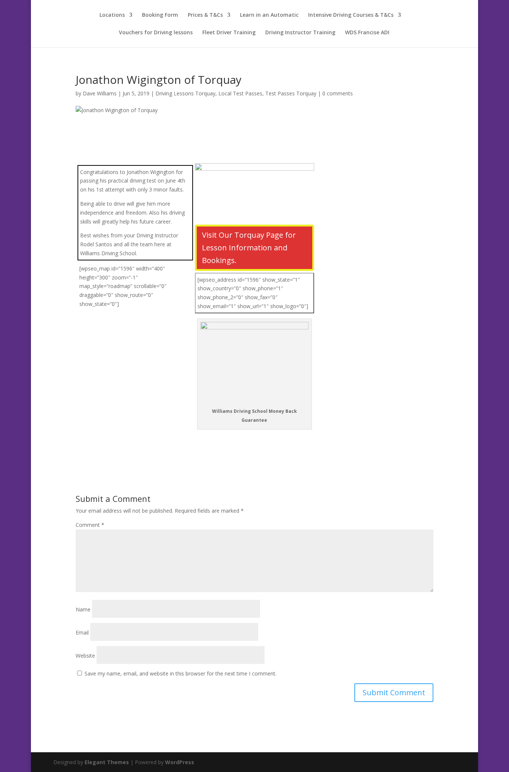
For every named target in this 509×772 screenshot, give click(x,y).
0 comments (337, 93)
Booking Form (160, 15)
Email (82, 632)
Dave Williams (100, 93)
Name (83, 609)
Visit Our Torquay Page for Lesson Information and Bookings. (249, 247)
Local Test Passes (240, 93)
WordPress (179, 762)
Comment (90, 524)
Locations (112, 15)
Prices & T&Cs (205, 15)
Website (85, 655)
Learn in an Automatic (269, 15)
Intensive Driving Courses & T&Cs (350, 15)
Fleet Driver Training (229, 33)
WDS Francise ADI (367, 33)
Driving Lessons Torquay (185, 93)
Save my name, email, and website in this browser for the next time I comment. (180, 673)
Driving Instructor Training (300, 33)
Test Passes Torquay (290, 93)
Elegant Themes (107, 762)
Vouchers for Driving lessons (156, 33)
